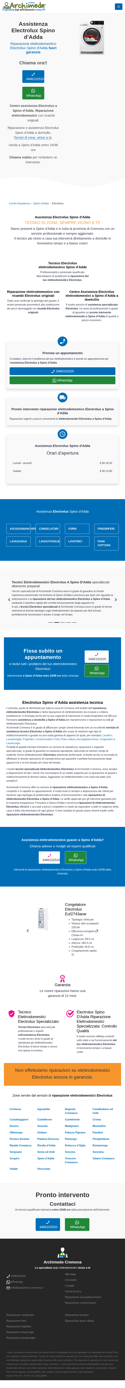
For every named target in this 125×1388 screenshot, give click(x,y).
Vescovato (43, 1168)
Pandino (98, 1132)
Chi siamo (71, 1280)
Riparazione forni (16, 1320)
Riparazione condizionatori (80, 1302)
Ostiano (42, 1132)
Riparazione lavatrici (77, 1315)
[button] (9, 599)
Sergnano (16, 1152)
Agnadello (43, 1109)
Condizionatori (43, 739)
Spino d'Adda (41, 203)
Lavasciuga (13, 743)
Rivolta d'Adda (46, 1145)
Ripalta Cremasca (20, 1145)
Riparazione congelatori (20, 1315)
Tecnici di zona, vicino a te (33, 137)
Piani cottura (68, 739)
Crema (97, 1119)
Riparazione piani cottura (79, 1320)
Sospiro (14, 1158)
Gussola (42, 1126)
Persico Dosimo (19, 1139)
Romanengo (100, 1145)
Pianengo (71, 1139)
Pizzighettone (101, 1139)
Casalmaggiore (19, 1119)
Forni (57, 739)
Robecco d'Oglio (75, 1145)
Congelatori (106, 739)
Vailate (14, 1168)
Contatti (69, 1285)
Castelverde (72, 1119)
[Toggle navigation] (118, 6)
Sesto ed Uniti (46, 1152)
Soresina (98, 1152)
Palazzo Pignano (75, 1132)
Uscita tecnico (73, 1291)
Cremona (15, 1109)
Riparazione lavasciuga (20, 1332)
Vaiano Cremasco (103, 1158)
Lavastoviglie (14, 739)
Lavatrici (107, 735)
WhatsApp (33, 95)
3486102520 (34, 79)
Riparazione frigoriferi (18, 1326)
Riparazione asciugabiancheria (83, 1297)
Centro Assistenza (19, 203)
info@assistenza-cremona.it (26, 1287)
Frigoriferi (28, 739)
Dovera (14, 1126)
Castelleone (44, 1119)
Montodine (99, 1126)
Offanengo (16, 1132)
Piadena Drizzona (48, 1139)
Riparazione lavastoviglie (21, 1337)
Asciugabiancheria (87, 739)
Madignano (72, 1126)
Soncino (70, 1152)
